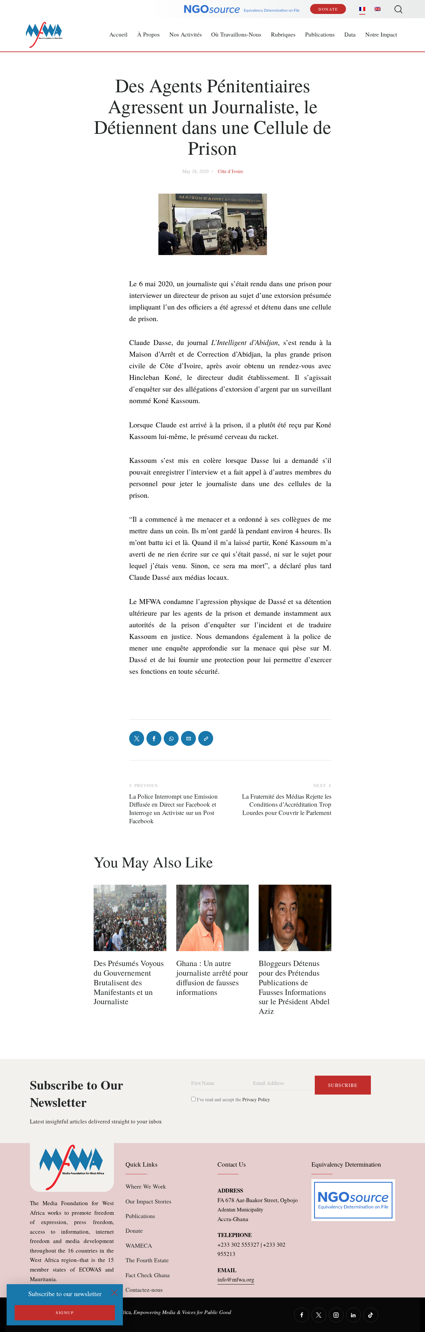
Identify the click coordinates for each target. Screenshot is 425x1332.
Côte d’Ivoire (230, 171)
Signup (65, 1312)
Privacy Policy (256, 1099)
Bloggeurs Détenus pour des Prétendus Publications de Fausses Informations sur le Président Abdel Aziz (294, 987)
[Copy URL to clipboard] (205, 738)
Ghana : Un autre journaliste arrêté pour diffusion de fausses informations (212, 977)
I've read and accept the (233, 1099)
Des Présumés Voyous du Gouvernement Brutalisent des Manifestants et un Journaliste (129, 982)
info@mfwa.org (235, 1279)
